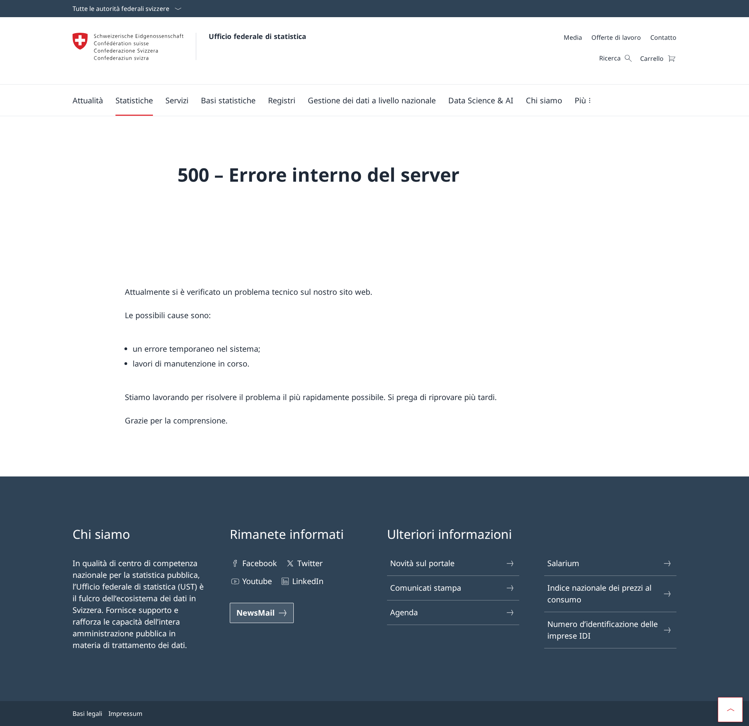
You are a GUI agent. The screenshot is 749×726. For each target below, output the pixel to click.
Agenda (404, 612)
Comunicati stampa (425, 588)
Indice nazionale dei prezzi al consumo (599, 594)
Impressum (125, 713)
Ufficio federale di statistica (257, 36)
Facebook (259, 563)
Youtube (257, 581)
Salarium (563, 563)
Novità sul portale (422, 563)
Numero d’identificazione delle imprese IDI (602, 630)
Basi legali (87, 713)
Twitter (310, 563)
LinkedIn (307, 581)
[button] (87, 100)
